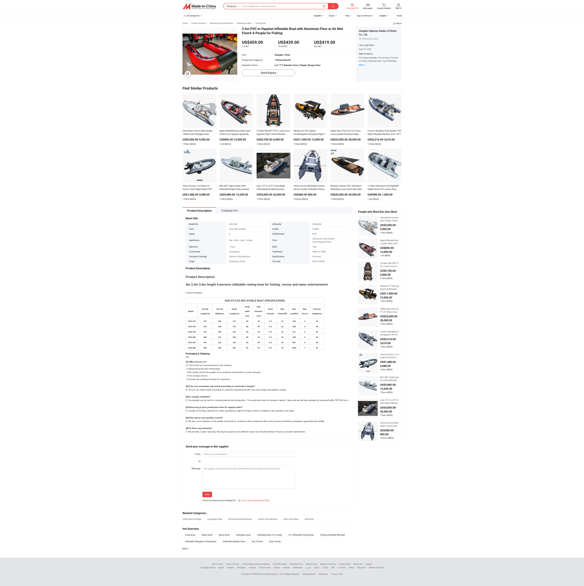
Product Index (344, 564)
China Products (232, 564)
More (361, 64)
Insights (369, 564)
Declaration (323, 574)
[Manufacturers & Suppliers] (199, 6)
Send (207, 494)
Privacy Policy (337, 574)
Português (241, 567)
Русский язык (265, 567)
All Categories (193, 15)
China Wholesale (280, 564)
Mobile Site (357, 564)
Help (347, 15)
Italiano (277, 567)
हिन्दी (333, 567)
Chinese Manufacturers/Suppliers (255, 564)
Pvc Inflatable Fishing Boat (301, 534)
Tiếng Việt (361, 567)
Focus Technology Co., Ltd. (272, 574)
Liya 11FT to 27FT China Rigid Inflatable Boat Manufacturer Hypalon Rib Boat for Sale (389, 402)
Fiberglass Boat (243, 534)
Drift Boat (309, 519)
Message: (196, 468)
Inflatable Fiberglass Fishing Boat (200, 541)
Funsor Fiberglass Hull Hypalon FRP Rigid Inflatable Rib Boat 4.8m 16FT (389, 333)
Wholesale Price (296, 564)
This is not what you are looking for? (219, 500)
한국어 (316, 567)
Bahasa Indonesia (376, 567)
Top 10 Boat (257, 541)
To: (199, 461)
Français (252, 567)
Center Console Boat (267, 519)
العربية (308, 567)
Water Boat (207, 534)
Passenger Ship (214, 519)
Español (230, 567)
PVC (314, 233)
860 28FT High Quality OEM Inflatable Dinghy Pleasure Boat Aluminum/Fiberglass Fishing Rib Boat (389, 379)
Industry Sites (311, 564)
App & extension (364, 15)
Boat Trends (275, 541)
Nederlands (297, 567)
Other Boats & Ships (191, 519)
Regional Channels (328, 564)
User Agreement (309, 574)
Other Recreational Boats (240, 519)
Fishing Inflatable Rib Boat (332, 534)
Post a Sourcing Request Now (253, 500)
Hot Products (217, 564)
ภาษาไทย (342, 567)
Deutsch (286, 567)
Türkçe (351, 567)
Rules (399, 15)
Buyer (331, 15)
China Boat (190, 534)
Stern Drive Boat (291, 519)
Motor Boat (224, 534)
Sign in (398, 8)
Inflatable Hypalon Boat (234, 541)
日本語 (325, 567)
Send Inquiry (268, 72)
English (221, 567)
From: (197, 454)
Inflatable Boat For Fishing (269, 534)
